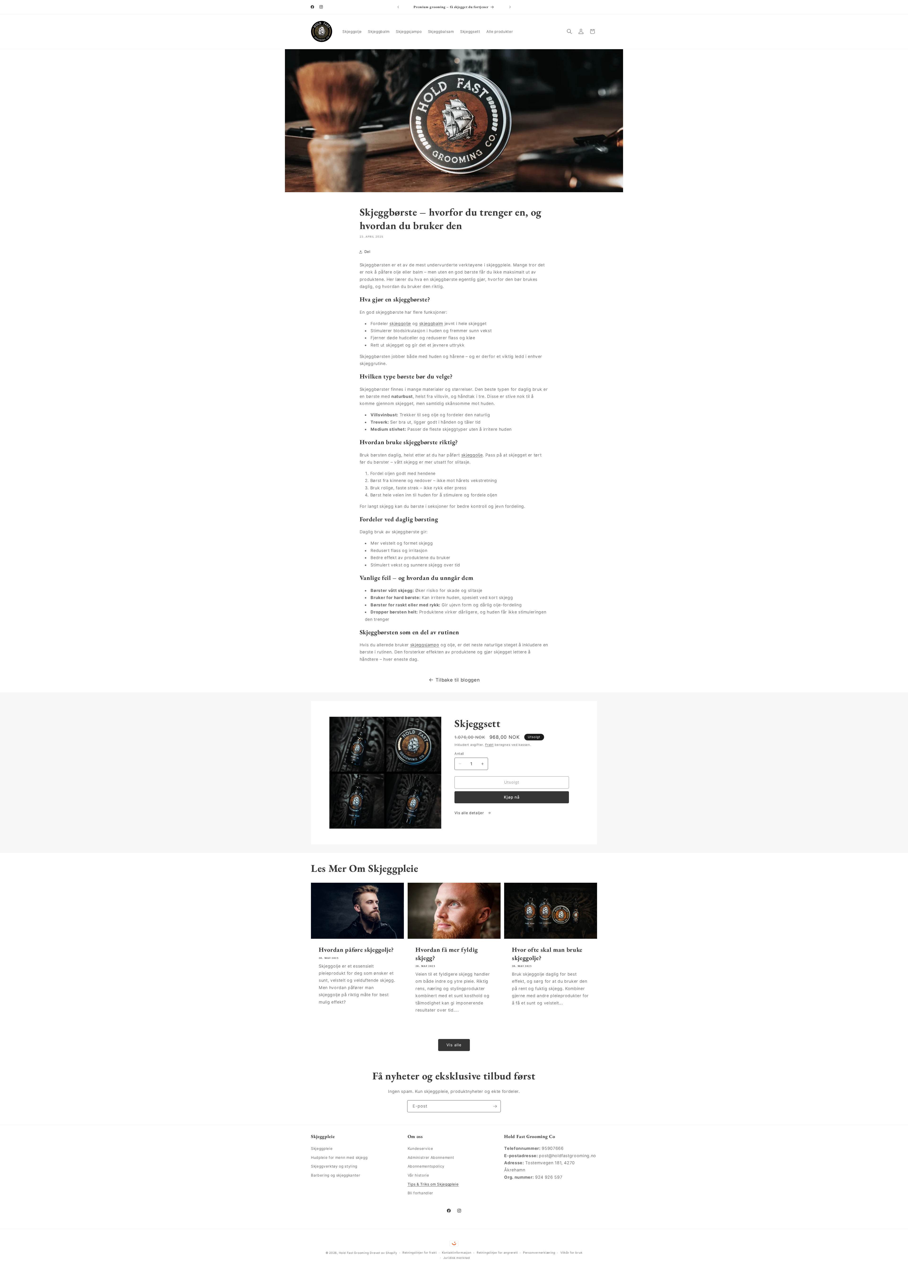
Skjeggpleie (321, 1148)
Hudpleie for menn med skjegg (339, 1157)
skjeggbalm (431, 323)
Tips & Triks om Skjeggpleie (433, 1184)
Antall (459, 754)
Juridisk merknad (456, 1258)
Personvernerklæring (539, 1253)
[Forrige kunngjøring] (398, 7)
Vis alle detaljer (469, 813)
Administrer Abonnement (431, 1157)
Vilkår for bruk (571, 1253)
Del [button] (367, 251)
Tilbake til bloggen (458, 680)
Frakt (489, 745)
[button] (569, 31)
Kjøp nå (511, 797)
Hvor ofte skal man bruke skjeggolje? (547, 954)
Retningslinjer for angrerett (497, 1253)
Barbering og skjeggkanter (335, 1175)
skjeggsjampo (424, 644)
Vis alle (454, 1045)
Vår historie (418, 1175)
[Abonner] (495, 1106)
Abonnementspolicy (426, 1166)
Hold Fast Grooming (354, 1253)
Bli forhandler (420, 1193)
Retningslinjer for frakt (419, 1253)
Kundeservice (420, 1148)
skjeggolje (400, 323)
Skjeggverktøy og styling (334, 1166)
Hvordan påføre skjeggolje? (356, 950)
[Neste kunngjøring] (510, 7)
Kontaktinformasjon (456, 1253)
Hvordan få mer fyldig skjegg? (446, 954)
